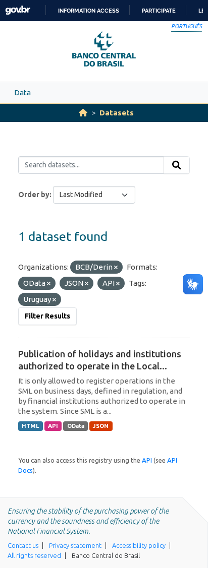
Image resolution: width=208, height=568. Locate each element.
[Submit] (177, 165)
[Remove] (116, 268)
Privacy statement (75, 545)
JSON (101, 426)
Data (22, 92)
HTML (30, 426)
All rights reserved (34, 555)
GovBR (17, 10)
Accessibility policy (139, 545)
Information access (88, 10)
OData (75, 426)
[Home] (83, 112)
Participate (159, 10)
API (53, 426)
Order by (33, 195)
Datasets (116, 112)
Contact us (23, 545)
